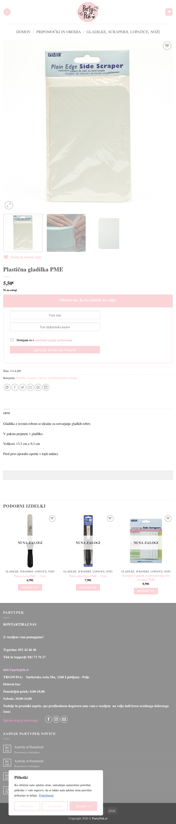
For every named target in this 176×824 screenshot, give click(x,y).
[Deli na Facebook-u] (14, 387)
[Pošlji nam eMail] (64, 719)
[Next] (164, 125)
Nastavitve (27, 806)
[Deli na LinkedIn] (45, 387)
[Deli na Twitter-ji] (22, 387)
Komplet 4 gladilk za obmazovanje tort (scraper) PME (146, 578)
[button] (7, 11)
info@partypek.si (15, 669)
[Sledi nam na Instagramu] (56, 719)
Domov (23, 31)
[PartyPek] (88, 12)
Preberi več (30, 587)
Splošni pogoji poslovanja (20, 720)
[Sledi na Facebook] (48, 719)
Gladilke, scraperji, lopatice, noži (123, 31)
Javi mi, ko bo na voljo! (55, 350)
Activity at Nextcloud (28, 747)
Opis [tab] (6, 413)
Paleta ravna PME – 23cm (30, 576)
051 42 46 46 (27, 649)
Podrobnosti (46, 795)
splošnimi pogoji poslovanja (53, 340)
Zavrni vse (55, 806)
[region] (56, 792)
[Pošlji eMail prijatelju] (30, 387)
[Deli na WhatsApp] (7, 387)
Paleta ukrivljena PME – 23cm (88, 576)
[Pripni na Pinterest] (38, 387)
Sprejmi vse (83, 806)
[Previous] (12, 125)
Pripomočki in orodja (58, 31)
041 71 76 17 (37, 656)
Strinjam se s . (44, 340)
